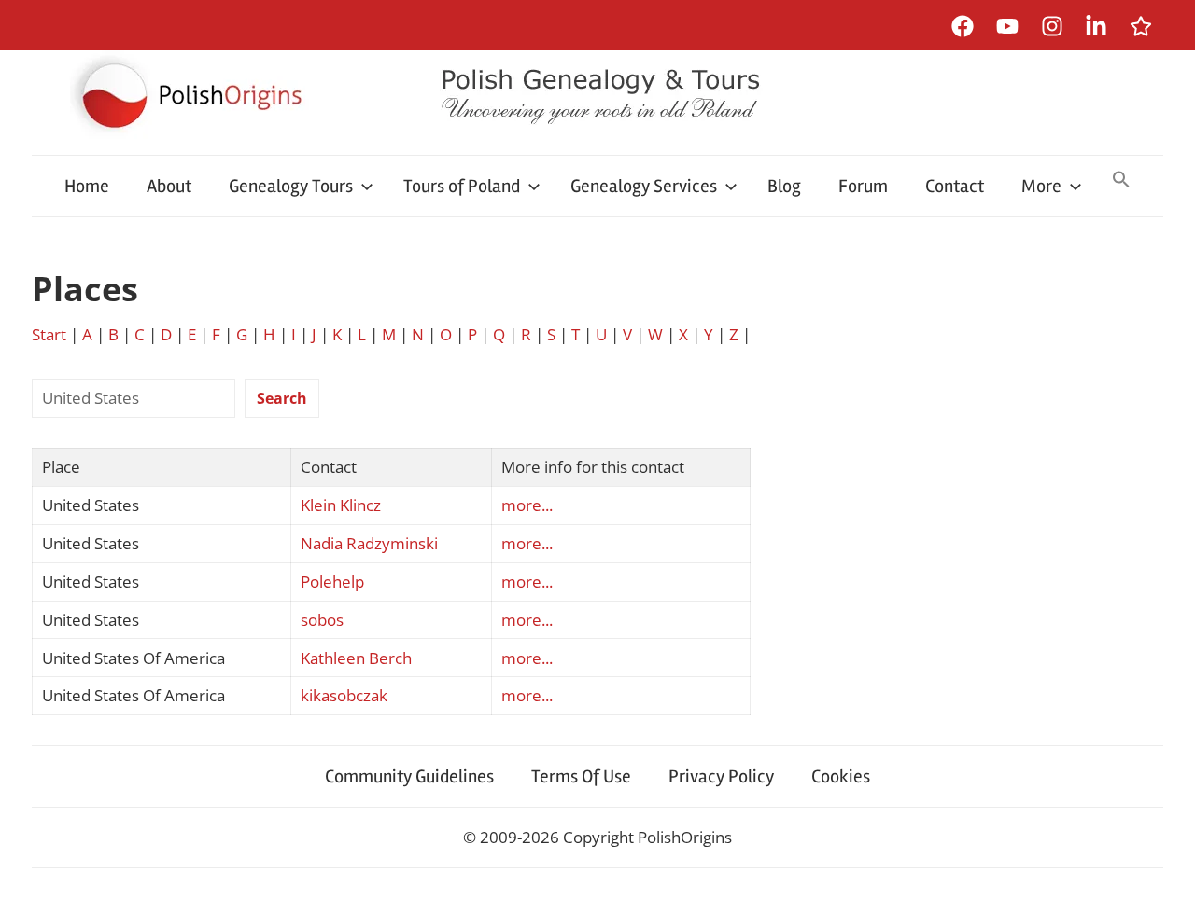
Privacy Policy (721, 776)
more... (527, 505)
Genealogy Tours (291, 186)
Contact (954, 186)
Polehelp (332, 581)
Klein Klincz (341, 505)
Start (49, 334)
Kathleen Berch (356, 658)
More (1041, 186)
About (169, 186)
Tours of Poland (461, 186)
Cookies (840, 776)
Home (86, 186)
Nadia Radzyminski (369, 543)
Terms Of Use (581, 776)
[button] (1121, 181)
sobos (322, 619)
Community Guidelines (409, 776)
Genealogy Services (643, 186)
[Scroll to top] (1163, 868)
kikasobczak (344, 695)
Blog (784, 186)
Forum (863, 186)
